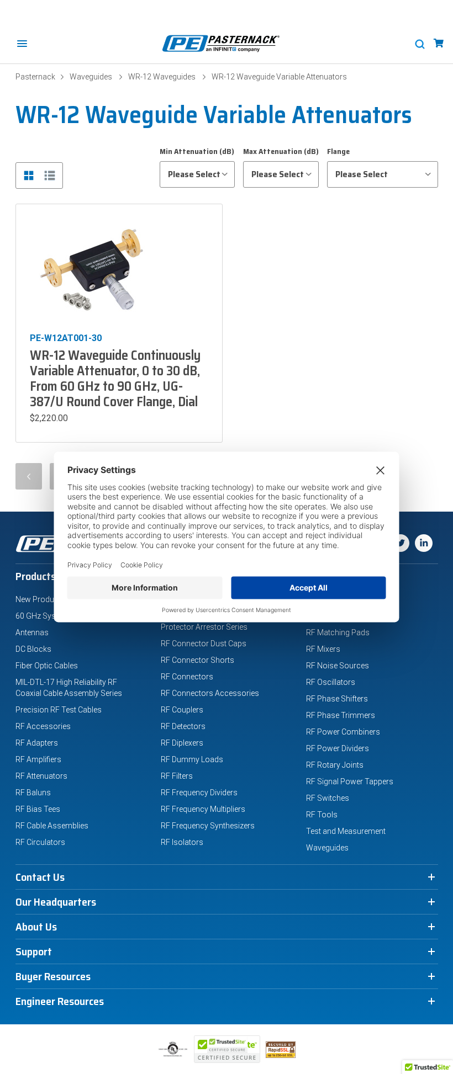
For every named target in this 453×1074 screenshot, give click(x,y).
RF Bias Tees (37, 809)
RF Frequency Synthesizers (208, 825)
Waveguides (91, 76)
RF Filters (177, 776)
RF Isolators (182, 842)
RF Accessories (43, 726)
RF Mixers (323, 649)
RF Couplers (182, 709)
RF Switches (327, 798)
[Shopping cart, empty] (439, 43)
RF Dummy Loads (192, 759)
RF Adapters (36, 742)
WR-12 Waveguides (162, 76)
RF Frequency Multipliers (203, 809)
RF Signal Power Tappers (349, 781)
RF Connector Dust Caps (203, 643)
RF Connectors (187, 676)
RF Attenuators (41, 776)
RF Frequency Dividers (199, 792)
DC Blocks (33, 649)
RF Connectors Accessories (210, 693)
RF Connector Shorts (197, 660)
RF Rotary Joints (335, 765)
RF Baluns (33, 792)
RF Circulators (40, 842)
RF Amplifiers (38, 759)
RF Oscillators (330, 682)
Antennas (32, 632)
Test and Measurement (346, 831)
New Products (40, 599)
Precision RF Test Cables (58, 709)
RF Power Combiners (343, 731)
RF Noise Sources (337, 665)
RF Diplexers (182, 742)
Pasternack (35, 76)
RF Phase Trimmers (340, 715)
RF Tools (322, 814)
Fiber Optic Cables (46, 665)
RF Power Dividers (337, 748)
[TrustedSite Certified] (227, 1049)
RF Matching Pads (338, 632)
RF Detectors (183, 726)
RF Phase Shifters (337, 698)
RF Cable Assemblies (51, 825)
